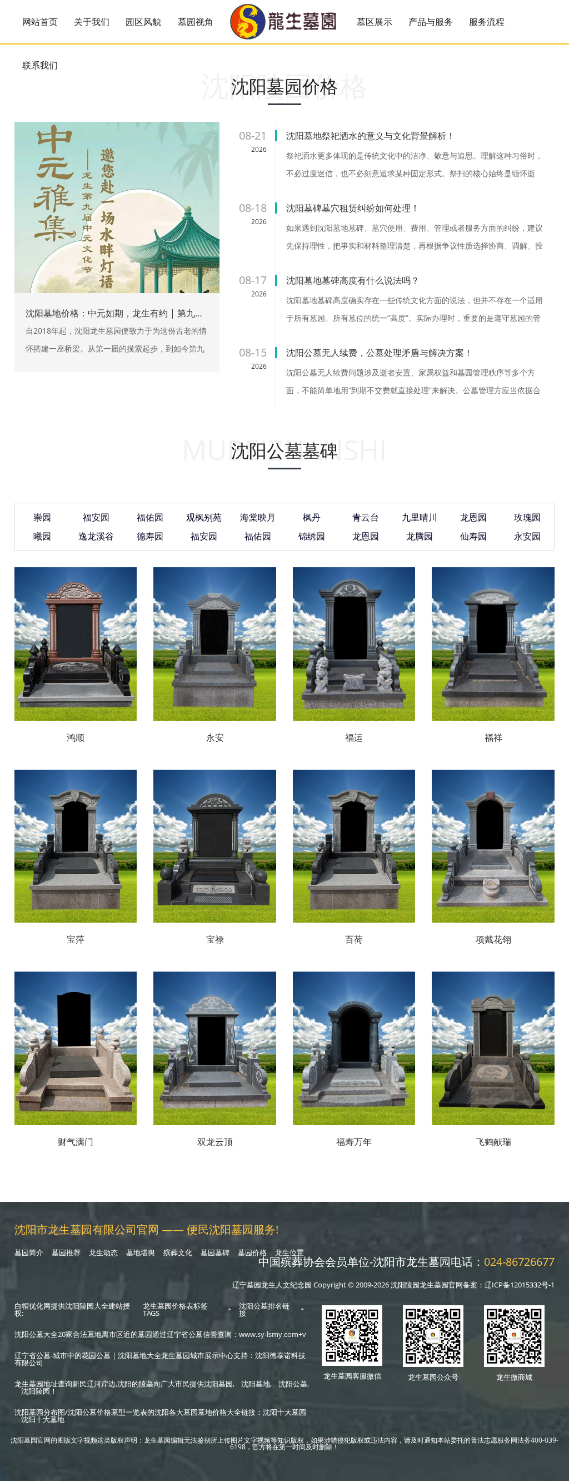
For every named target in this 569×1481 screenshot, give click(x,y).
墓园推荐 (66, 1252)
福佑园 (150, 517)
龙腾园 (419, 536)
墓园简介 (28, 1252)
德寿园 (150, 536)
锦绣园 (311, 536)
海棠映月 (258, 517)
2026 (259, 149)
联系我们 (40, 65)
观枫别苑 (204, 517)
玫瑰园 (527, 517)
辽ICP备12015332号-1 (520, 1285)
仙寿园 (473, 536)
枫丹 (312, 517)
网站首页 (40, 22)
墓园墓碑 (215, 1252)
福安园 (96, 517)
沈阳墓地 (255, 1384)
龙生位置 (289, 1252)
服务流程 (487, 22)
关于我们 (91, 22)
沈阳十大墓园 (284, 1412)
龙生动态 (103, 1252)
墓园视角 (195, 22)
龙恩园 (473, 517)
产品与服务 (430, 22)
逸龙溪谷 (96, 536)
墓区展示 (374, 22)
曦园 (42, 536)
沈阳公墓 (292, 1384)
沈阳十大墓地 (42, 1419)
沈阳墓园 (218, 1384)
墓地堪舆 (140, 1252)
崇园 (42, 517)
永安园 (527, 536)
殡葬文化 (177, 1252)
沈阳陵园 (35, 1391)
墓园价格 (252, 1252)
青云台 (365, 517)
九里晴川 (419, 517)
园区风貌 (143, 22)
